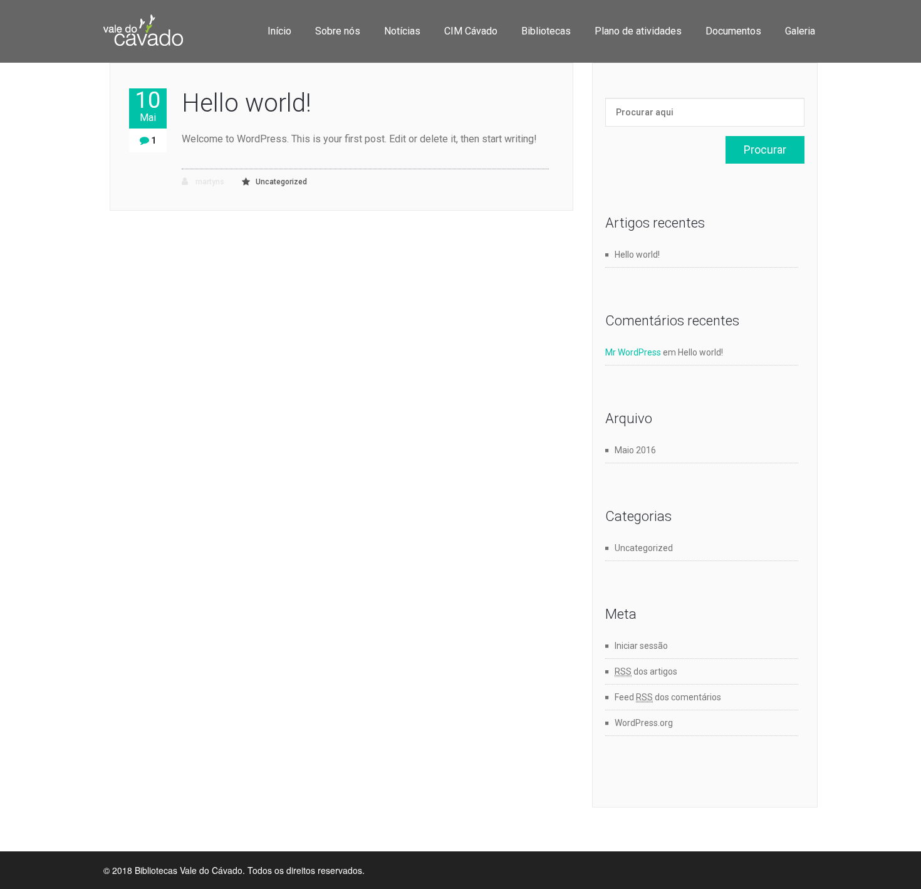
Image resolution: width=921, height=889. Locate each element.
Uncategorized (281, 181)
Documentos (733, 31)
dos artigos (646, 671)
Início (279, 31)
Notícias (402, 31)
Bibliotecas (546, 31)
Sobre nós (337, 31)
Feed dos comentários (668, 697)
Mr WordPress (633, 352)
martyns (209, 181)
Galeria (800, 31)
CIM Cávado (470, 31)
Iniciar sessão (641, 646)
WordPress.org (644, 723)
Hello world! (246, 103)
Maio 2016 (635, 450)
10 (147, 106)
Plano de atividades (638, 31)
